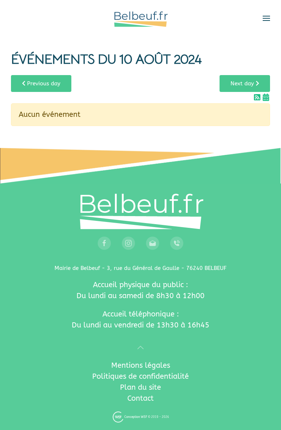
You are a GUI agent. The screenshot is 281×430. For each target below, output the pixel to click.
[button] (266, 18)
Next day (243, 83)
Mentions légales (140, 365)
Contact (140, 398)
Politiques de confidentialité (140, 376)
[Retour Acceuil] (140, 18)
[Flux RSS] (258, 97)
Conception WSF (135, 417)
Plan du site (140, 387)
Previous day (42, 83)
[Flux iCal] (266, 97)
